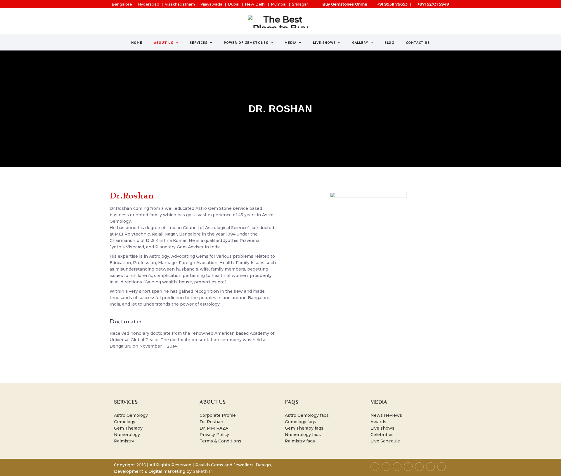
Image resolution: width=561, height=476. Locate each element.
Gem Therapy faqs (304, 428)
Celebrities (382, 434)
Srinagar (300, 4)
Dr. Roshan (211, 421)
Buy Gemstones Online (344, 4)
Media (291, 42)
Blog (389, 42)
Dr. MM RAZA (214, 428)
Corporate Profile (218, 415)
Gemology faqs (300, 421)
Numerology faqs (303, 434)
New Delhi (255, 4)
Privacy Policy (214, 434)
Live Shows (324, 42)
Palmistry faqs (300, 441)
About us (163, 42)
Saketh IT (203, 471)
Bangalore (122, 4)
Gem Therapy (128, 428)
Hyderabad (148, 4)
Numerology (127, 434)
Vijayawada (211, 4)
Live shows (382, 428)
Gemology (124, 421)
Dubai (233, 4)
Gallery (360, 42)
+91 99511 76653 (392, 4)
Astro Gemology (131, 415)
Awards (378, 421)
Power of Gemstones (246, 42)
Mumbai (278, 4)
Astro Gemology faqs (307, 415)
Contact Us (418, 42)
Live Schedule (385, 441)
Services (198, 42)
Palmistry (124, 441)
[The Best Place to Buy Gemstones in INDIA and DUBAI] (281, 21)
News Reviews (386, 415)
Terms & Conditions (220, 441)
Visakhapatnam (180, 4)
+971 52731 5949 (433, 4)
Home (136, 42)
